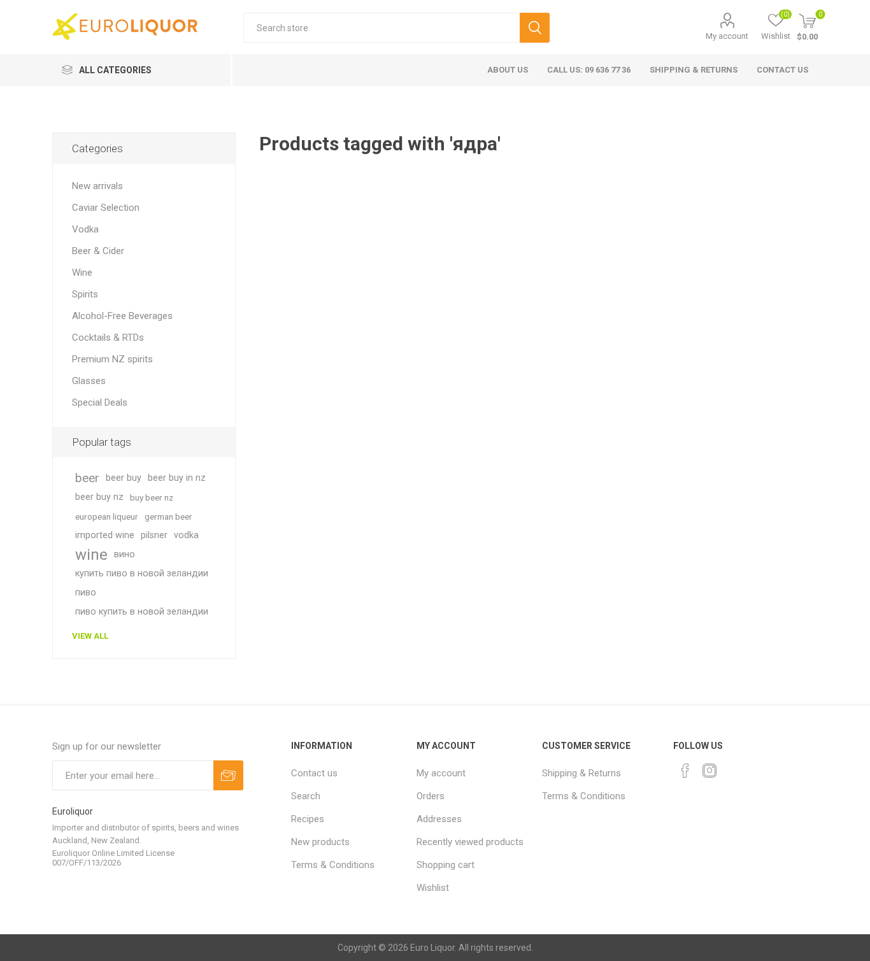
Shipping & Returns (694, 70)
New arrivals (97, 186)
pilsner (154, 535)
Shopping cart (445, 865)
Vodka (85, 229)
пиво (85, 592)
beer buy (123, 478)
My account (727, 36)
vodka (186, 535)
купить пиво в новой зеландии (141, 573)
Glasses (89, 381)
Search (535, 28)
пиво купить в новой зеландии (141, 611)
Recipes (307, 819)
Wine (82, 272)
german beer (168, 516)
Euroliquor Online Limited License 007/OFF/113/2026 (113, 857)
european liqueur (106, 516)
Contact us (782, 70)
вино (124, 554)
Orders (431, 796)
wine (91, 555)
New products (320, 842)
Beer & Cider (98, 251)
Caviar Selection (105, 207)
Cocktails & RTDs (108, 337)
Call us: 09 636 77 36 (589, 70)
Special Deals (99, 402)
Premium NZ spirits (112, 359)
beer (87, 478)
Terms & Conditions (332, 865)
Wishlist (433, 887)
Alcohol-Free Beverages (122, 316)
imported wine (104, 535)
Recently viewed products (470, 842)
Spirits (85, 294)
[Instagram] (709, 770)
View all (90, 636)
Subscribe (228, 775)
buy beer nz (151, 497)
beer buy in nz (177, 478)
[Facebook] (685, 770)
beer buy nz (99, 497)
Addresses (439, 819)
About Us (507, 70)
